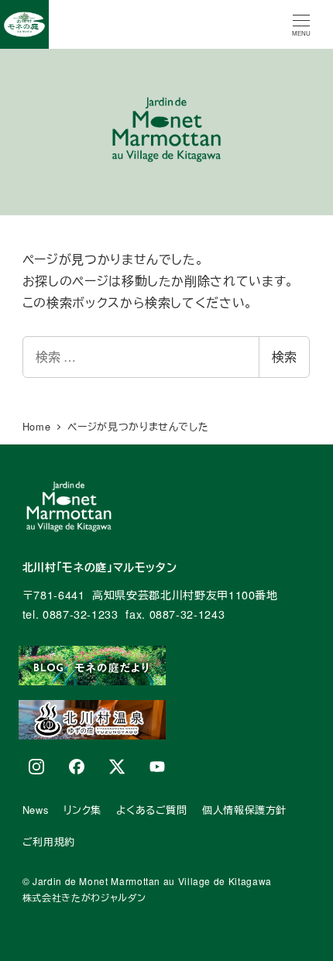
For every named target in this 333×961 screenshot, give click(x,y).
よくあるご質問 (151, 809)
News (35, 809)
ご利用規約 (48, 841)
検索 (284, 357)
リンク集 (83, 809)
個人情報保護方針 (244, 809)
